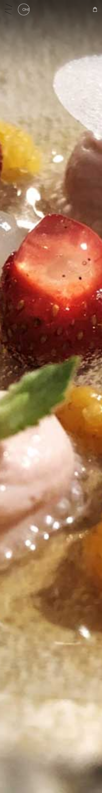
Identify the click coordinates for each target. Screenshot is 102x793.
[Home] (24, 9)
